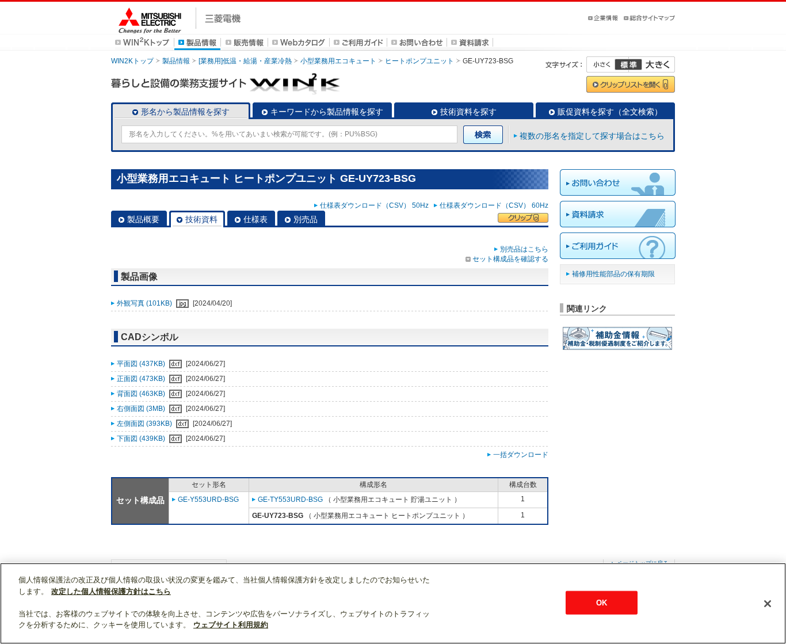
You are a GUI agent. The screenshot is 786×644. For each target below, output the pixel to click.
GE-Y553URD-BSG (208, 500)
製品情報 (176, 61)
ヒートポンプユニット (419, 61)
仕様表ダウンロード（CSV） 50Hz (376, 205)
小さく (607, 64)
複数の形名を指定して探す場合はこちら (592, 135)
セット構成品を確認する (510, 259)
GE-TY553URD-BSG (290, 500)
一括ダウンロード (520, 455)
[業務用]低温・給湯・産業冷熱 (245, 61)
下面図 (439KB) (142, 439)
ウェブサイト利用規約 (230, 624)
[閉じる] (767, 603)
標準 (628, 64)
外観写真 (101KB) (145, 303)
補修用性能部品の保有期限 (613, 274)
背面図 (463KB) (142, 394)
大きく (652, 64)
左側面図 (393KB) (145, 424)
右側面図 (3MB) (142, 409)
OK (601, 602)
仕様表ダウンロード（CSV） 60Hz (494, 205)
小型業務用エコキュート (338, 61)
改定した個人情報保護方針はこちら (111, 591)
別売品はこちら (524, 249)
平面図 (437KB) (142, 364)
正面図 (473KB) (142, 379)
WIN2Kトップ (132, 61)
